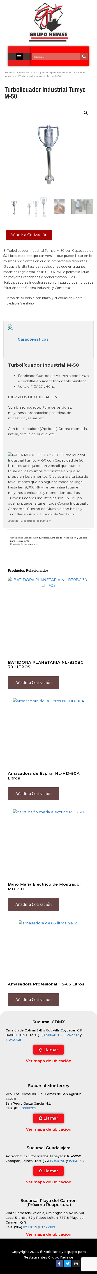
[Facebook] (59, 1263)
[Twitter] (67, 1263)
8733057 (30, 1227)
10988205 (28, 1108)
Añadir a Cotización (29, 234)
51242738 (13, 1040)
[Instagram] (76, 1263)
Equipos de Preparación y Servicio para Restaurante (42, 72)
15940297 (76, 1161)
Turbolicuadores (29, 544)
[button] (19, 56)
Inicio (8, 72)
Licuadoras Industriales (36, 537)
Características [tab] (33, 339)
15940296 (57, 1161)
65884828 (52, 1035)
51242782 (71, 1035)
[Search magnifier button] (84, 56)
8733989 (48, 1227)
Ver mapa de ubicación (48, 1061)
